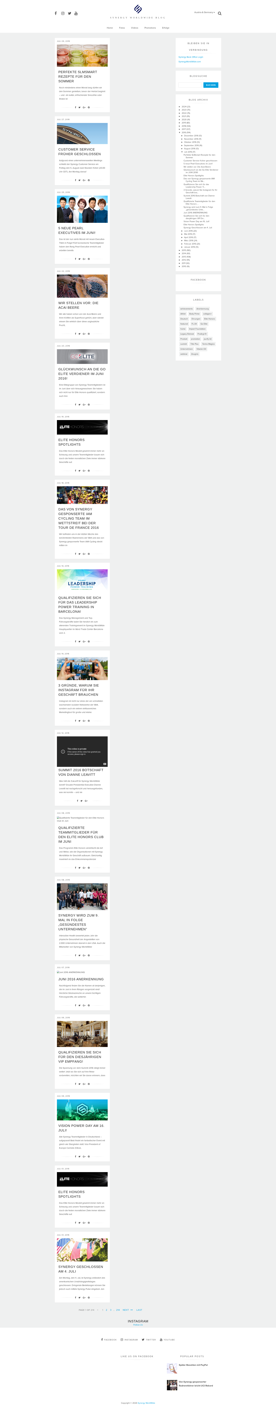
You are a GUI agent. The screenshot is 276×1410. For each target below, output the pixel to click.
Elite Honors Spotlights (194, 175)
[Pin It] (89, 107)
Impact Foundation (197, 329)
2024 (184, 106)
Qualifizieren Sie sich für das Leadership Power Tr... (196, 185)
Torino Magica (208, 344)
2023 (184, 110)
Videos (134, 27)
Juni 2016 (188, 231)
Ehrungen (196, 319)
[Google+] (84, 107)
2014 (184, 253)
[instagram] (64, 13)
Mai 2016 (188, 234)
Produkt (183, 339)
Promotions (150, 27)
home (182, 329)
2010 (184, 266)
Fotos (122, 27)
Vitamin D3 (201, 349)
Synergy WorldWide (146, 1403)
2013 (184, 257)
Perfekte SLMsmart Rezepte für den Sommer (77, 76)
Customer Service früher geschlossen (200, 160)
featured (184, 324)
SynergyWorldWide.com (190, 61)
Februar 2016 (190, 244)
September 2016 (191, 145)
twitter (151, 1340)
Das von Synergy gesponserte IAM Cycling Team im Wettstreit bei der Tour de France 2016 (78, 518)
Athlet (183, 314)
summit (183, 344)
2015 (184, 250)
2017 (184, 129)
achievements (186, 309)
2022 (184, 113)
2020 (184, 119)
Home (110, 27)
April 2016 (189, 237)
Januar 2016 (190, 247)
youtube (169, 1340)
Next (126, 1310)
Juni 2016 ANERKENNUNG (81, 979)
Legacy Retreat (187, 334)
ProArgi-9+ (202, 334)
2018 (184, 126)
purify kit (207, 339)
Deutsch (184, 319)
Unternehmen (186, 349)
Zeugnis (194, 354)
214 (118, 1310)
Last (139, 1310)
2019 (184, 123)
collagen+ (207, 314)
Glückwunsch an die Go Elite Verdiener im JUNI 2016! (82, 373)
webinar (183, 354)
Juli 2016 (188, 152)
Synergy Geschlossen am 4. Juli (198, 227)
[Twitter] (79, 107)
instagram (131, 1340)
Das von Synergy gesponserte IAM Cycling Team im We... (199, 179)
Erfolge (165, 27)
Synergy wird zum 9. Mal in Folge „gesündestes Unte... (198, 208)
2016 (184, 132)
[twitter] (71, 13)
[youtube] (77, 13)
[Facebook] (75, 107)
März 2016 (189, 240)
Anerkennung (203, 309)
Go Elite (204, 324)
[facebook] (58, 13)
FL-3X (194, 324)
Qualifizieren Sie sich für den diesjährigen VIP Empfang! (79, 1056)
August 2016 (190, 148)
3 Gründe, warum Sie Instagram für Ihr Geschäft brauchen (78, 690)
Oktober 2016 (190, 142)
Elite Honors (209, 319)
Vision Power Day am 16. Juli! (196, 221)
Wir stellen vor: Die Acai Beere (197, 167)
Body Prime (194, 314)
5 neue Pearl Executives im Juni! (198, 163)
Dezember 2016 (191, 135)
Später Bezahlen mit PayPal (193, 1365)
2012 (184, 260)
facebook (110, 1340)
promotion (195, 339)
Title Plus (194, 344)
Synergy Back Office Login (191, 57)
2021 (184, 116)
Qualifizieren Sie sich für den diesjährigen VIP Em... (196, 217)
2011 (184, 263)
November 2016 (191, 139)
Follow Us (138, 1325)
